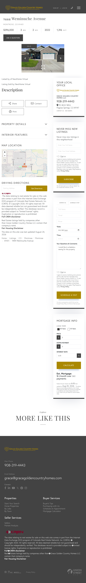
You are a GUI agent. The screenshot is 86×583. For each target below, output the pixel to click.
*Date (59, 227)
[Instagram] (26, 488)
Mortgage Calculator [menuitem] (52, 511)
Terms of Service (73, 303)
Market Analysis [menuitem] (11, 525)
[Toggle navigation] (78, 8)
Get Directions (36, 188)
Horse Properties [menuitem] (11, 506)
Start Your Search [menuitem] (11, 503)
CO (20, 238)
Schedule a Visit (74, 202)
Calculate (68, 365)
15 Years (73, 329)
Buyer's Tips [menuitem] (48, 503)
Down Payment (63, 343)
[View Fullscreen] (4, 160)
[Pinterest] (21, 488)
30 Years (63, 329)
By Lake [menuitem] (7, 508)
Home (4, 238)
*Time (59, 235)
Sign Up (55, 8)
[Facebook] (5, 488)
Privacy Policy (65, 171)
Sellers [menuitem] (7, 523)
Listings (12, 238)
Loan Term (61, 326)
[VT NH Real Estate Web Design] (74, 572)
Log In (64, 8)
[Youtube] (13, 488)
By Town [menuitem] (8, 511)
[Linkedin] (9, 488)
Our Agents (68, 111)
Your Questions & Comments (67, 244)
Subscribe (69, 179)
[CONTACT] (13, 37)
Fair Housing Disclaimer (12, 228)
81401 (6, 240)
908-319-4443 (65, 101)
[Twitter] (18, 488)
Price (59, 334)
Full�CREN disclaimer (14, 550)
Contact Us (60, 111)
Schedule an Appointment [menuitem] (54, 508)
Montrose (28, 238)
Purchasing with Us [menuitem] (51, 506)
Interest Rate (62, 352)
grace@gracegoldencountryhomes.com (33, 478)
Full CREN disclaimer (11, 216)
